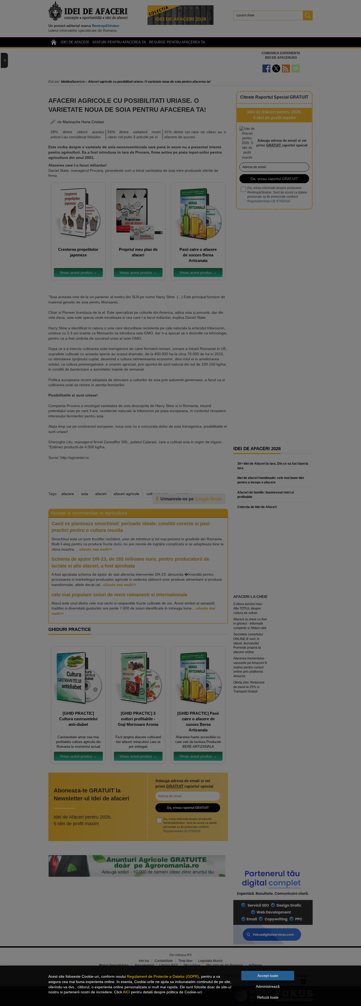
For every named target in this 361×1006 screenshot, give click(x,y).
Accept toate (267, 975)
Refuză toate (268, 997)
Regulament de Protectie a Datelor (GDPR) (163, 976)
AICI (126, 992)
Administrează (268, 986)
